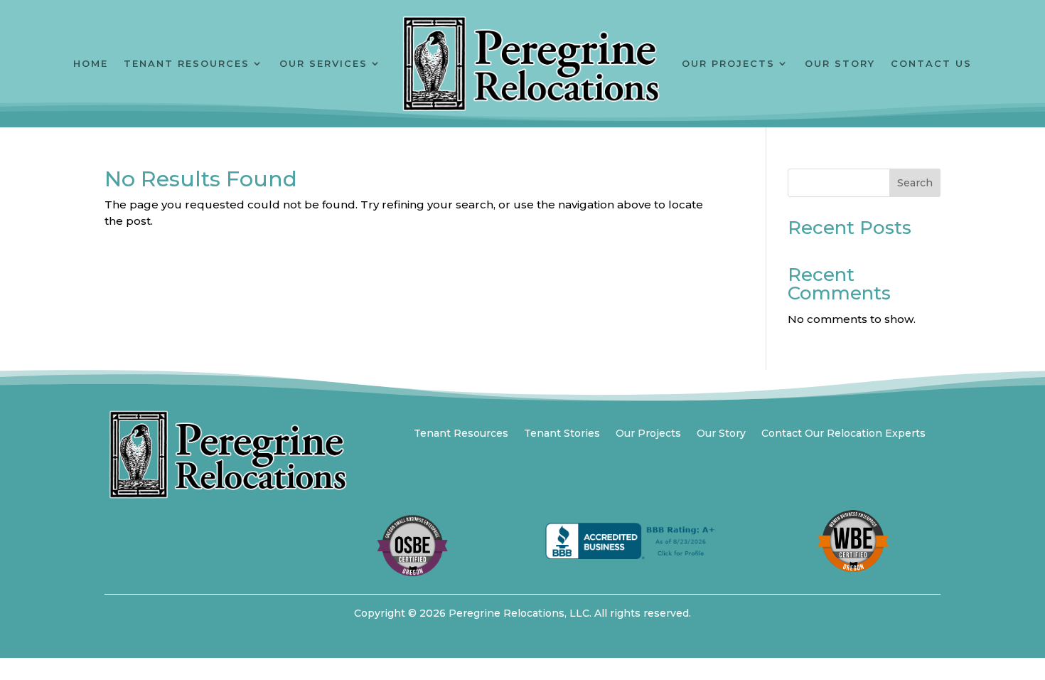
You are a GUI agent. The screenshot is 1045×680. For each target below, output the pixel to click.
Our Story (840, 63)
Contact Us (931, 63)
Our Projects (728, 63)
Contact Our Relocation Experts (843, 434)
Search (915, 182)
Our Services (323, 63)
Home (90, 63)
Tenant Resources (187, 63)
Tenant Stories (562, 434)
